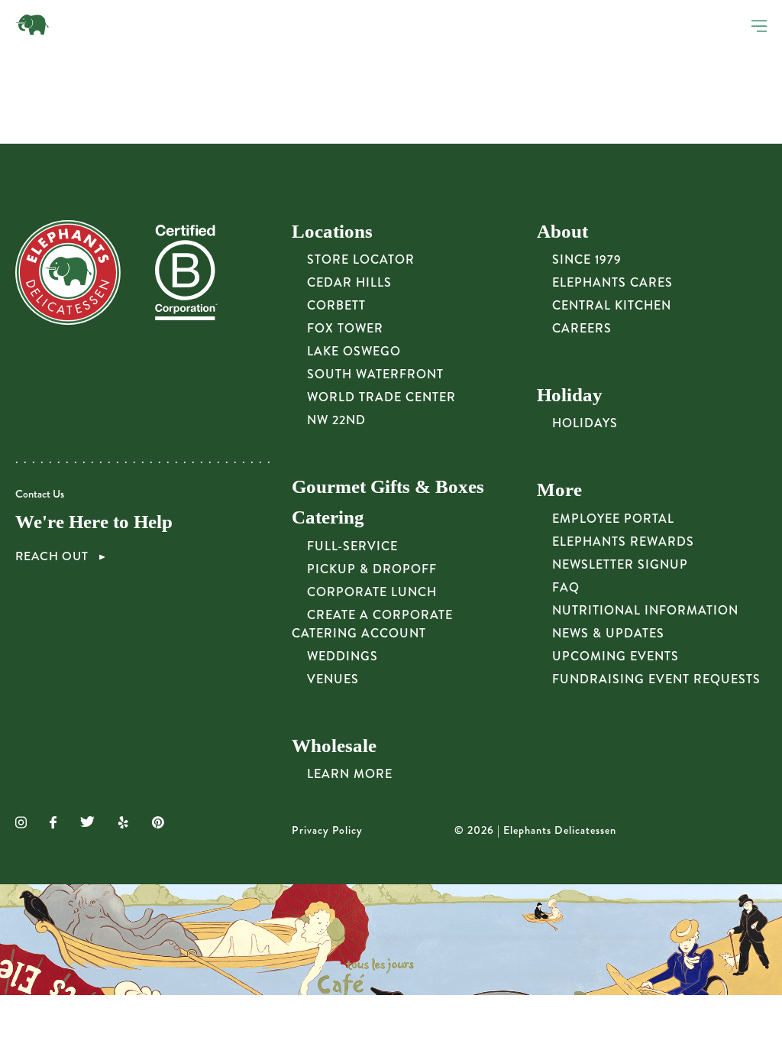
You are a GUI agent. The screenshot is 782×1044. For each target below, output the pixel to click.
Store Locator (361, 259)
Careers (582, 328)
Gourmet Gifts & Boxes (388, 486)
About (562, 231)
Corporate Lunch (372, 592)
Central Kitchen (611, 305)
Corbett (336, 305)
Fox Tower (345, 328)
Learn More (350, 774)
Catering (328, 517)
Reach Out (53, 556)
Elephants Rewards (623, 541)
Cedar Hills (349, 282)
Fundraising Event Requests (656, 679)
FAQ (566, 587)
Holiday (570, 394)
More (559, 489)
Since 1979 (587, 259)
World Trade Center (381, 397)
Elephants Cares (612, 282)
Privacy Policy (327, 830)
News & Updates (608, 633)
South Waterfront (375, 374)
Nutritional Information (645, 610)
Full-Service (352, 546)
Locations (332, 231)
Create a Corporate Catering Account (372, 624)
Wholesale (334, 745)
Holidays (585, 423)
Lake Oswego (354, 351)
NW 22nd (336, 420)
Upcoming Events (615, 656)
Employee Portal (613, 518)
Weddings (342, 656)
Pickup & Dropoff (372, 569)
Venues (333, 679)
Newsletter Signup (620, 564)
